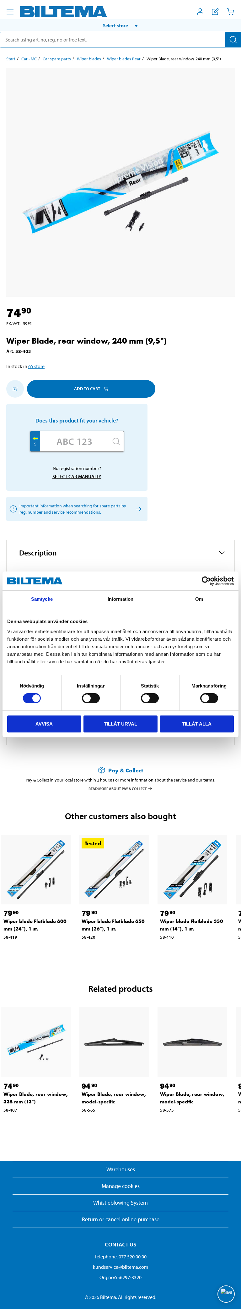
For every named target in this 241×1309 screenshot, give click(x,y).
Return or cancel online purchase (120, 1219)
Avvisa (44, 723)
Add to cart (87, 388)
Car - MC (29, 59)
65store (36, 366)
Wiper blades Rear (124, 59)
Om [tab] (199, 599)
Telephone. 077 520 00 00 (120, 1256)
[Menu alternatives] (10, 12)
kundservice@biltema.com (120, 1267)
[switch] (91, 698)
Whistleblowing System (120, 1202)
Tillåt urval (120, 723)
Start (10, 59)
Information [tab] (120, 599)
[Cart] (230, 11)
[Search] (233, 39)
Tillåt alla (197, 723)
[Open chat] (226, 1294)
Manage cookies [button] (121, 1186)
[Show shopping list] (215, 11)
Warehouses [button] (120, 1169)
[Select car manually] (137, 509)
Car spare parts (57, 59)
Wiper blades (89, 59)
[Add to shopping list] (15, 389)
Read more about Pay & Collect (117, 788)
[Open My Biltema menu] (200, 11)
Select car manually (76, 476)
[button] (120, 25)
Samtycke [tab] (42, 599)
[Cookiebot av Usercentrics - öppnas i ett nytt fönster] (206, 581)
